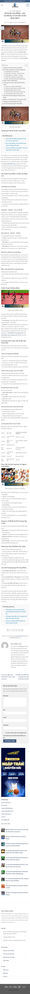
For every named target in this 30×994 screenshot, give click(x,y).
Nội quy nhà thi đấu (8, 950)
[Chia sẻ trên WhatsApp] (7, 630)
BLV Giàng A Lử (22, 22)
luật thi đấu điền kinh (9, 163)
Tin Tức (3, 817)
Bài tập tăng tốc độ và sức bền (13, 90)
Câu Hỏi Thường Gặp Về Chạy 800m (12, 103)
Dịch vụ (5, 976)
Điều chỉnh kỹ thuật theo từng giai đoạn (15, 78)
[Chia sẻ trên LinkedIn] (22, 630)
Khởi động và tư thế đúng (12, 71)
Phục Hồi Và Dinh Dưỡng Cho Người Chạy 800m (14, 96)
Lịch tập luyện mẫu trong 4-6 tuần (14, 93)
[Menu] (2, 5)
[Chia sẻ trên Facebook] (10, 630)
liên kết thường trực (16, 637)
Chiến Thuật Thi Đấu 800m (10, 80)
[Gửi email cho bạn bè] (16, 630)
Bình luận (6, 695)
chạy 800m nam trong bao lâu (9, 335)
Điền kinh (6, 970)
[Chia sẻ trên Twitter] (13, 630)
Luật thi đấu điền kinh (15, 11)
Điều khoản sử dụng (8, 957)
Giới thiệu (6, 960)
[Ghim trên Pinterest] (19, 630)
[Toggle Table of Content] (25, 65)
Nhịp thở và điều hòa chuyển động (14, 77)
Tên (4, 710)
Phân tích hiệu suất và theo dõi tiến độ (15, 91)
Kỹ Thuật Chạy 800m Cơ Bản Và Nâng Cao (14, 69)
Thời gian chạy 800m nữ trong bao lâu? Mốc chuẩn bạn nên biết (22, 677)
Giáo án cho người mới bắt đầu (13, 86)
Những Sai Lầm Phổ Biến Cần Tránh (12, 101)
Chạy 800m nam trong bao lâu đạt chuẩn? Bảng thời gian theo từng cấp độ (16, 611)
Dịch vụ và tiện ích (6, 802)
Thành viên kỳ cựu (6, 814)
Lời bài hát (4, 805)
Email (5, 717)
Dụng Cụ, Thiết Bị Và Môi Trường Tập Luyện (14, 99)
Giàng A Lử (22, 646)
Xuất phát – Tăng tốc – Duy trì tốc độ (15, 73)
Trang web (5, 725)
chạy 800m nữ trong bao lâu (15, 333)
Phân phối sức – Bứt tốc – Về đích (14, 75)
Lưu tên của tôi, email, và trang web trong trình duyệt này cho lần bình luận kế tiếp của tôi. (14, 735)
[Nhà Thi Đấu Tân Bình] (15, 5)
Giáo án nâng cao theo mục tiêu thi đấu (15, 88)
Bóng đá (5, 973)
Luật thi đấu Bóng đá (7, 808)
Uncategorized (5, 819)
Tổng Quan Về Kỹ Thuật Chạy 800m (12, 67)
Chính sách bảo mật (8, 954)
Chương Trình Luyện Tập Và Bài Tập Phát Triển (14, 83)
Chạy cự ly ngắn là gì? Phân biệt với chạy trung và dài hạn (8, 677)
